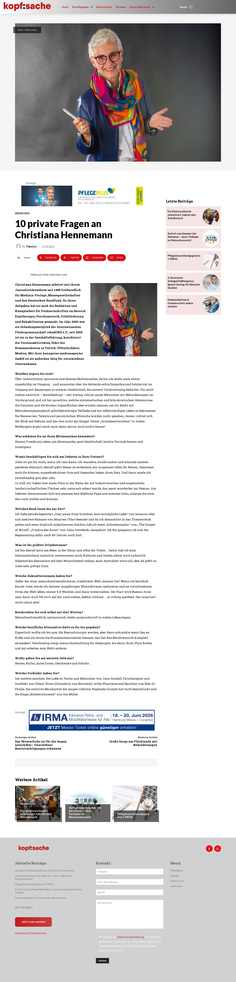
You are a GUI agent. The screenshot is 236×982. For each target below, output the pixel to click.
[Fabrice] (19, 246)
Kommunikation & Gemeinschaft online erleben (180, 303)
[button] (186, 7)
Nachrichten (28, 804)
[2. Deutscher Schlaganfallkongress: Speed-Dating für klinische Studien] (211, 282)
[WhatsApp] (217, 848)
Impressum (22, 933)
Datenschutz (38, 933)
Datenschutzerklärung (130, 937)
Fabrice (31, 246)
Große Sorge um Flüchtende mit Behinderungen (133, 743)
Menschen (31, 29)
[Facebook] (209, 848)
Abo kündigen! (24, 907)
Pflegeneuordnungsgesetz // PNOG (133, 815)
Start (20, 29)
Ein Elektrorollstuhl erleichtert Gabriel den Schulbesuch (35, 814)
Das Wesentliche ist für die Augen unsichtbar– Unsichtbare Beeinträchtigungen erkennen (41, 744)
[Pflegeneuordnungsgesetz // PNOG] (134, 803)
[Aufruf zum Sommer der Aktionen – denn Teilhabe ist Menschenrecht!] (86, 803)
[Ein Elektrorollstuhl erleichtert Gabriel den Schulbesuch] (37, 803)
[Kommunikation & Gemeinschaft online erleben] (211, 304)
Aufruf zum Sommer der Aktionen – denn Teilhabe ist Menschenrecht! (85, 812)
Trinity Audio (49, 275)
